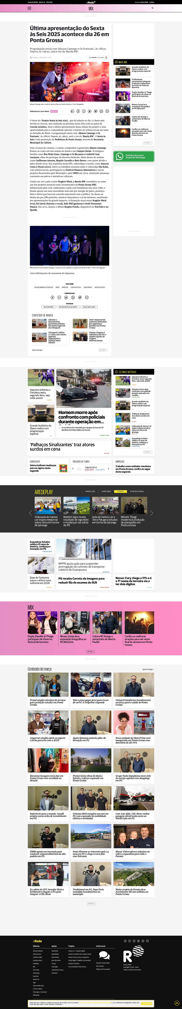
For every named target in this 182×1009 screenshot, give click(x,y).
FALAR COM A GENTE (89, 307)
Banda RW (65, 287)
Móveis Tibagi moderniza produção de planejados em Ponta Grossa (132, 521)
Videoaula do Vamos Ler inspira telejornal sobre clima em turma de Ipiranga (47, 521)
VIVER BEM (106, 491)
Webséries (36, 995)
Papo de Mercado (38, 985)
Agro (34, 982)
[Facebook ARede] (125, 941)
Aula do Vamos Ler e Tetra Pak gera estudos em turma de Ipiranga (105, 520)
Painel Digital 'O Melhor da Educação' (79, 960)
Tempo (54, 963)
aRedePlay (55, 951)
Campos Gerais (37, 960)
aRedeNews (55, 954)
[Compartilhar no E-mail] (107, 111)
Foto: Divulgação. (78, 104)
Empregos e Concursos (40, 992)
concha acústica (76, 287)
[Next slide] (108, 468)
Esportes (35, 976)
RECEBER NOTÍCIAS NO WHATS (68, 307)
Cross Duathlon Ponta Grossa (77, 967)
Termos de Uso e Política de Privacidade (95, 1003)
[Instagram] (129, 941)
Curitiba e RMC (37, 957)
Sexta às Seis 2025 (100, 287)
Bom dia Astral (56, 960)
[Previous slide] (73, 468)
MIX (91, 8)
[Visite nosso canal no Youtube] (134, 941)
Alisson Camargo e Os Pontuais (43, 287)
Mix (34, 967)
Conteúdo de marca (58, 970)
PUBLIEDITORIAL (137, 491)
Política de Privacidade (103, 969)
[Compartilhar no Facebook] (78, 111)
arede (57, 287)
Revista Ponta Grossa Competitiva (78, 957)
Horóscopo (36, 973)
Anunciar (141, 2)
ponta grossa (88, 287)
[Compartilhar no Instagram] (84, 111)
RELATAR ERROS (49, 307)
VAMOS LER (90, 491)
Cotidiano (36, 963)
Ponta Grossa (37, 954)
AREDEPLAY (44, 491)
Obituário (54, 973)
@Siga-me (54, 111)
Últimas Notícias (38, 951)
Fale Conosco (100, 966)
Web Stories (55, 957)
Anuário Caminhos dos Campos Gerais (79, 954)
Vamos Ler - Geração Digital (76, 951)
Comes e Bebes (37, 989)
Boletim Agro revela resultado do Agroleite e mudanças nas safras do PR (76, 521)
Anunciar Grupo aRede (103, 963)
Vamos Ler (36, 979)
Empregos (55, 967)
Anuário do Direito (73, 963)
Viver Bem (36, 970)
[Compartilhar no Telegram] (95, 111)
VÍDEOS (120, 491)
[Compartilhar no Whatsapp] (101, 111)
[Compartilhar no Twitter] (90, 111)
